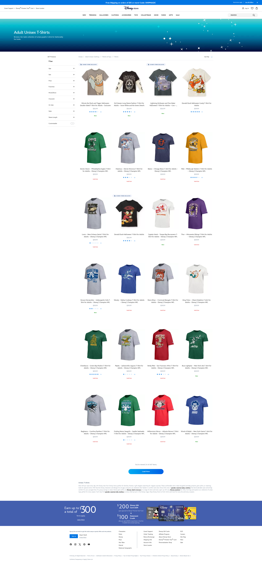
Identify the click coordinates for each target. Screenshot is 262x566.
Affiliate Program (164, 534)
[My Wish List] (252, 8)
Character (52, 99)
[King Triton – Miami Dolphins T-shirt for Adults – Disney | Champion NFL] (196, 279)
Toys (136, 15)
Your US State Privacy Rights (130, 556)
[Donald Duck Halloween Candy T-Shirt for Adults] (196, 82)
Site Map (183, 537)
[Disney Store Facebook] (71, 544)
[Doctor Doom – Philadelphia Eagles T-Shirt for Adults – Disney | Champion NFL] (95, 148)
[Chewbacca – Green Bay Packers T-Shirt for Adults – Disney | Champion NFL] (95, 345)
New (84, 15)
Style (50, 111)
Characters (122, 531)
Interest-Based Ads (185, 556)
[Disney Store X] (80, 544)
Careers (182, 534)
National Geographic (125, 548)
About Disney (174, 556)
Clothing (115, 15)
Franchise (51, 87)
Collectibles (146, 15)
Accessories (126, 15)
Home (156, 15)
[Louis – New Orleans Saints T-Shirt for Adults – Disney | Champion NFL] (95, 213)
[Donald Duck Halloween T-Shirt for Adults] (129, 213)
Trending (92, 15)
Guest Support (8, 8)
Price (50, 81)
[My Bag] (256, 8)
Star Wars (122, 542)
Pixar (120, 540)
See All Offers (249, 2)
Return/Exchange (149, 537)
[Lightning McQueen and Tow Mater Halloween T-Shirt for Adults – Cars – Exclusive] (163, 82)
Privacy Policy (82, 537)
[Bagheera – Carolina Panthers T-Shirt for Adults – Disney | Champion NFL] (95, 410)
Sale (177, 15)
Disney (121, 537)
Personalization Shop (165, 542)
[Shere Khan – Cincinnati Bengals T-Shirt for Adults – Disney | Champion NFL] (163, 279)
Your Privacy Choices (145, 556)
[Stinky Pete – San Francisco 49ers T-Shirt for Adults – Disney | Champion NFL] (163, 345)
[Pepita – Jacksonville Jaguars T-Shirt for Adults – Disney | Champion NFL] (129, 345)
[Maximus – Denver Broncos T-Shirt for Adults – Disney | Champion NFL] (129, 148)
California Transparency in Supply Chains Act (81, 559)
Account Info (148, 542)
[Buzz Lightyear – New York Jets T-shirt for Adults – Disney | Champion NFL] (196, 345)
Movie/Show (52, 93)
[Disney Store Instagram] (75, 544)
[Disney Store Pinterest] (84, 544)
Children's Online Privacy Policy (160, 556)
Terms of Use (90, 556)
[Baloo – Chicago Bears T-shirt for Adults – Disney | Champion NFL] (163, 148)
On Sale (51, 105)
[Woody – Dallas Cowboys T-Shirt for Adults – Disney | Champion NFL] (129, 279)
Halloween (103, 15)
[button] (72, 123)
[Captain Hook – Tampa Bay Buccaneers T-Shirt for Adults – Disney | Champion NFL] (163, 213)
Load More (146, 471)
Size (50, 74)
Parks (163, 15)
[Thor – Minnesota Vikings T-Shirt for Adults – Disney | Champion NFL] (196, 213)
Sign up (74, 536)
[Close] (257, 3)
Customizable (53, 123)
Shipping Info (148, 540)
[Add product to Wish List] (110, 64)
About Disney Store (165, 537)
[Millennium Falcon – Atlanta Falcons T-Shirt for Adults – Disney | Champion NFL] (163, 410)
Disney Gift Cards (164, 531)
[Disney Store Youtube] (89, 544)
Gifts (171, 15)
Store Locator (40, 8)
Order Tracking (148, 534)
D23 (181, 531)
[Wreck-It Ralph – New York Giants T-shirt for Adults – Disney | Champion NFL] (196, 410)
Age (50, 68)
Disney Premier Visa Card (24, 8)
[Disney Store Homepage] (131, 8)
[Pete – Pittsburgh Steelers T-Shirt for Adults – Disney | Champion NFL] (196, 148)
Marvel (121, 545)
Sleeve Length (53, 117)
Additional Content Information (104, 556)
